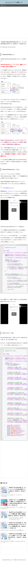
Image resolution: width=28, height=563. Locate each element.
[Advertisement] (14, 21)
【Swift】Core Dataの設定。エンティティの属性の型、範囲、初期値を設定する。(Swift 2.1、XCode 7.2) (17, 513)
